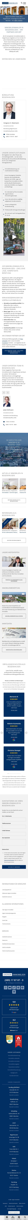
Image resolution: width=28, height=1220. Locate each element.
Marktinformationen (7, 897)
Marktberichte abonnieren (8, 944)
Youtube (10, 987)
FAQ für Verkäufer (6, 947)
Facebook (22, 987)
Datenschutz (5, 849)
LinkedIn (14, 992)
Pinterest (18, 987)
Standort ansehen (14, 1095)
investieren (5, 343)
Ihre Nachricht (6, 838)
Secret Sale (4, 920)
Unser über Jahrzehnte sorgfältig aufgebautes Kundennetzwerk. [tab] (13, 200)
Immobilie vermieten (14, 1061)
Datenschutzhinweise (9, 860)
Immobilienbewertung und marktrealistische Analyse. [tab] (12, 170)
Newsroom (4, 940)
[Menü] (24, 3)
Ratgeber (4, 916)
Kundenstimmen (14, 1075)
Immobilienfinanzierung (14, 1070)
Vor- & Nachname (7, 816)
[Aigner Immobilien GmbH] (10, 3)
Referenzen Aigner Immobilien (9, 893)
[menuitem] (21, 3)
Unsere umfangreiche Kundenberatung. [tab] (10, 205)
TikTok (14, 987)
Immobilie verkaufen (14, 1058)
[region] (14, 181)
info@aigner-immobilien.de (14, 983)
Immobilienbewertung (14, 1055)
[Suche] (21, 3)
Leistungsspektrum (6, 889)
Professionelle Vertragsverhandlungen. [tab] (15, 210)
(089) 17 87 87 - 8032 (11, 424)
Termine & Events (6, 924)
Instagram (5, 987)
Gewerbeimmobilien (14, 1067)
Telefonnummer (6, 823)
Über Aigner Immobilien (7, 909)
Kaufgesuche (14, 1072)
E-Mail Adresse (6, 830)
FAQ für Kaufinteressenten (8, 951)
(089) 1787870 (18, 20)
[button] (7, 1217)
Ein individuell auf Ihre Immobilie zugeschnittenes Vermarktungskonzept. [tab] (14, 194)
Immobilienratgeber (14, 1064)
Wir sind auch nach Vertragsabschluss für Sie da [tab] (15, 214)
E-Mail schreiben (10, 134)
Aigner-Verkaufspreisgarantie (9, 913)
